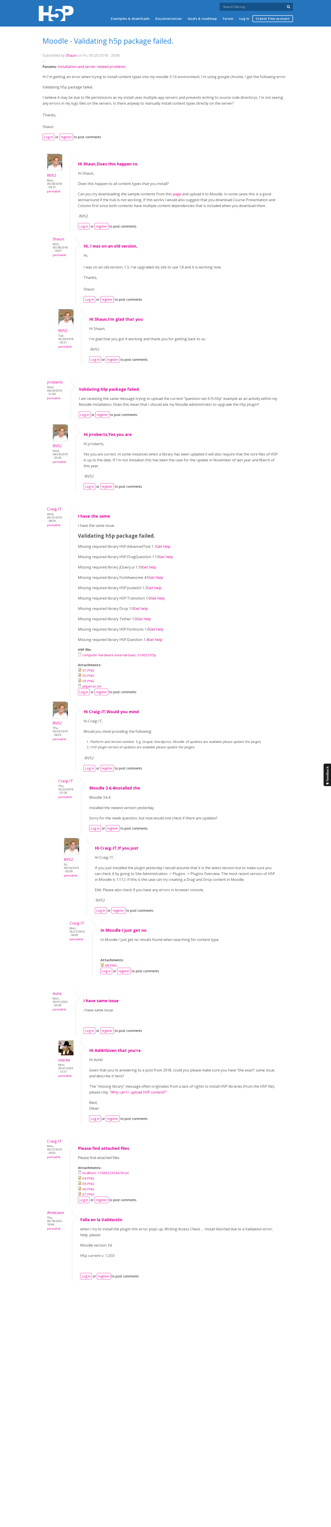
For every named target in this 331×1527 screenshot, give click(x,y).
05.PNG (88, 1183)
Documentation (168, 18)
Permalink (53, 191)
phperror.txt (91, 686)
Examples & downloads (130, 18)
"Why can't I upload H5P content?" (138, 1092)
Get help (163, 546)
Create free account (273, 18)
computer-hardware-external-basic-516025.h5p (119, 655)
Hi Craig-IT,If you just (116, 848)
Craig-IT (54, 509)
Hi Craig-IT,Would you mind (111, 711)
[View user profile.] (54, 169)
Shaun (71, 55)
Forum (228, 18)
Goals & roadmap (202, 18)
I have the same (94, 516)
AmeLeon (55, 1212)
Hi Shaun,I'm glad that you (116, 319)
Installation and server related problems (92, 66)
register (66, 137)
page (177, 194)
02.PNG (88, 675)
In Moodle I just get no (123, 930)
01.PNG (88, 670)
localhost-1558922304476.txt (105, 1173)
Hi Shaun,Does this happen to (108, 164)
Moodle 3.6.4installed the (114, 788)
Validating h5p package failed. (109, 389)
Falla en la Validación (101, 1219)
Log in (244, 18)
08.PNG (111, 965)
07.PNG (88, 1194)
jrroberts (55, 382)
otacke (64, 1059)
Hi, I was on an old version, (110, 246)
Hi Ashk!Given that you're (115, 1050)
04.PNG (88, 1178)
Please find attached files (103, 1148)
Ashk (57, 993)
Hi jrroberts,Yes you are (108, 434)
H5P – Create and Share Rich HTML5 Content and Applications (56, 13)
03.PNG (88, 681)
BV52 (51, 175)
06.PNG (88, 1189)
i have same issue (102, 1000)
